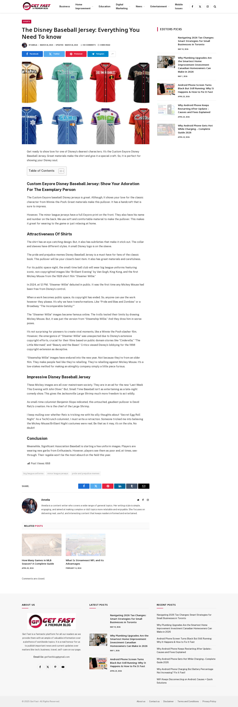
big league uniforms (33, 473)
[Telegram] (10, 188)
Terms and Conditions (188, 701)
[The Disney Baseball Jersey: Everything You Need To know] (85, 102)
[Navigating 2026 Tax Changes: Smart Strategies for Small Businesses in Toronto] (166, 42)
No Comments (89, 45)
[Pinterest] (10, 181)
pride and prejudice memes (85, 473)
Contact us (154, 701)
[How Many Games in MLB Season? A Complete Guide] (42, 545)
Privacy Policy (209, 701)
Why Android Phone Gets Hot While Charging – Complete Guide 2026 (195, 129)
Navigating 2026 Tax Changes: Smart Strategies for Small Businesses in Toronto (196, 41)
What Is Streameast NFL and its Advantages (85, 562)
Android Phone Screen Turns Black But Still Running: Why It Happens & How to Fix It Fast (196, 88)
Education (104, 6)
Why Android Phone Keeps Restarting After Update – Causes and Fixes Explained (194, 108)
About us (141, 701)
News (139, 6)
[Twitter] (10, 167)
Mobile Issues (179, 6)
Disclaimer (168, 701)
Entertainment (158, 6)
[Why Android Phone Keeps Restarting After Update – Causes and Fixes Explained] (166, 109)
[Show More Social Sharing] (112, 54)
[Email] (10, 195)
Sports (26, 21)
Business (64, 6)
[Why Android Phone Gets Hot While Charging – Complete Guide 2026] (166, 130)
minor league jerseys (57, 473)
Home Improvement (83, 6)
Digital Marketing (122, 6)
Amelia (34, 45)
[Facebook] (10, 160)
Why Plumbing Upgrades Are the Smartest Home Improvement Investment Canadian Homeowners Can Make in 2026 (195, 64)
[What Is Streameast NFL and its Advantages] (85, 545)
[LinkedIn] (10, 174)
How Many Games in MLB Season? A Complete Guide (38, 562)
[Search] (214, 6)
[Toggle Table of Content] (59, 171)
